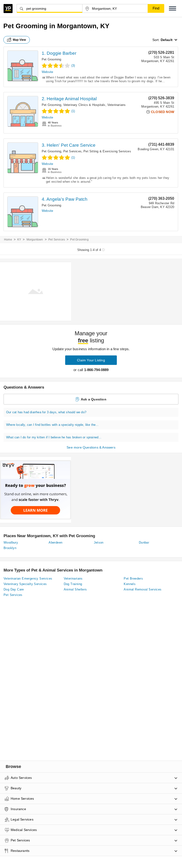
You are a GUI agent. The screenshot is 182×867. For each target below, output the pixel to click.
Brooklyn (10, 548)
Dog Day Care (14, 589)
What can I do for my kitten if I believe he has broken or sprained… (53, 437)
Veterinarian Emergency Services (28, 578)
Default (167, 40)
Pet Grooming (51, 59)
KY (19, 239)
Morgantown (35, 239)
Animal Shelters (75, 589)
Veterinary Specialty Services (25, 584)
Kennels (130, 584)
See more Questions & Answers (91, 447)
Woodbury (11, 542)
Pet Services (72, 151)
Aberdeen (55, 542)
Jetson (99, 542)
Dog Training (73, 584)
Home (8, 239)
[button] (172, 8)
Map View (19, 39)
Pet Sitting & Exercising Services (107, 151)
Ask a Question (93, 399)
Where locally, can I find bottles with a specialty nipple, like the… (52, 425)
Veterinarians (116, 105)
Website (47, 71)
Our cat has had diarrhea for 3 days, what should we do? (46, 412)
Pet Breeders (133, 578)
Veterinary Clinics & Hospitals (84, 105)
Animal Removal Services (142, 589)
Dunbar (144, 542)
